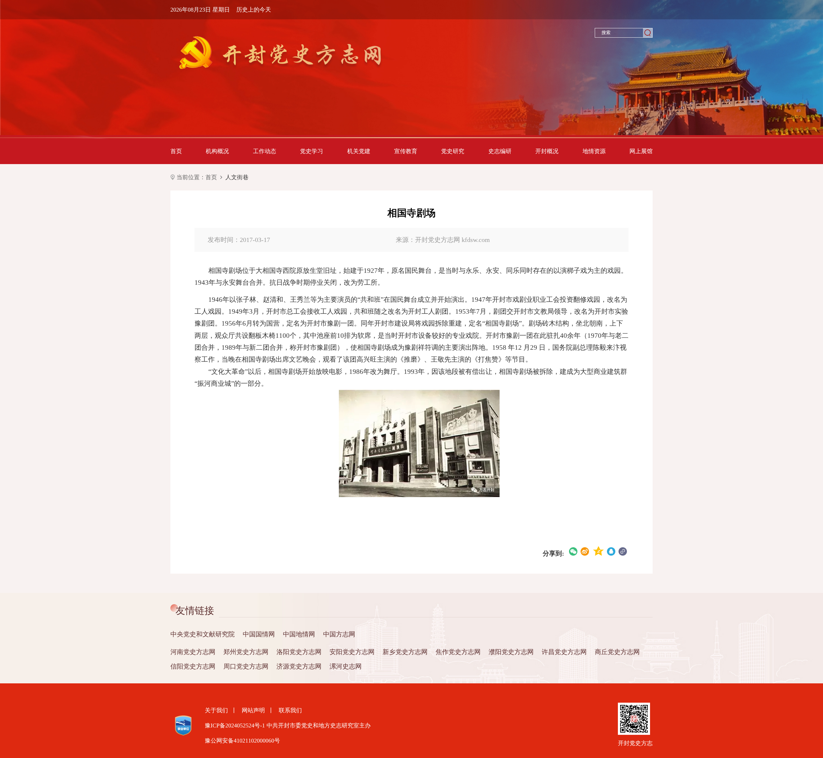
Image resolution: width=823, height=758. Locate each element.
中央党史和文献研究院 (202, 634)
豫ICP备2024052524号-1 (235, 725)
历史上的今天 (253, 9)
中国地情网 (299, 634)
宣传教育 (405, 151)
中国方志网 (339, 634)
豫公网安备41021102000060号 (242, 740)
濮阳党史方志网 (511, 651)
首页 (176, 151)
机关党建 (358, 151)
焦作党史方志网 (458, 651)
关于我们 (216, 710)
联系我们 (290, 710)
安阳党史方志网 (352, 651)
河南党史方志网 (192, 651)
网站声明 (253, 710)
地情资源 (594, 151)
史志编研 (499, 151)
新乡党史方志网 (405, 651)
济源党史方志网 (298, 666)
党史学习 (311, 151)
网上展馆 (641, 151)
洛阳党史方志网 (298, 651)
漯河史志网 (346, 666)
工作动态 (264, 151)
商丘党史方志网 (617, 651)
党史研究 (452, 151)
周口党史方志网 (245, 666)
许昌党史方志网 (564, 651)
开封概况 (546, 151)
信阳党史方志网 (192, 666)
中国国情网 (259, 634)
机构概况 (217, 151)
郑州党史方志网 (245, 651)
